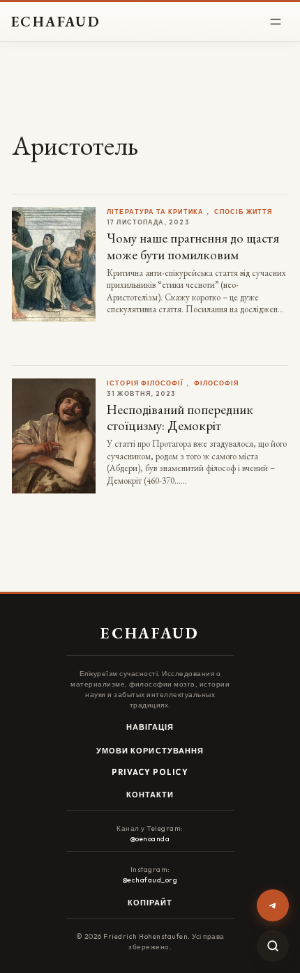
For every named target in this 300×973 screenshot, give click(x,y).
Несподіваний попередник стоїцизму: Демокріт (180, 417)
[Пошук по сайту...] (273, 946)
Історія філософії (145, 383)
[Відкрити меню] (275, 21)
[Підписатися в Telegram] (273, 905)
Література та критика (155, 211)
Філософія (216, 383)
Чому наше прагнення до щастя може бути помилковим (193, 246)
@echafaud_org (150, 879)
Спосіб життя (243, 211)
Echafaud (55, 22)
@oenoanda (150, 838)
